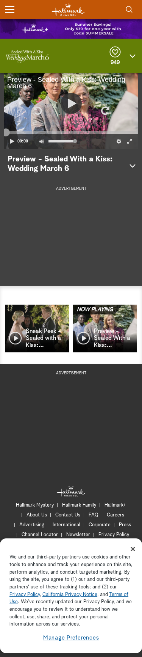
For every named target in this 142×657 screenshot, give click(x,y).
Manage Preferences (71, 638)
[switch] (41, 141)
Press (125, 524)
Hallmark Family (79, 505)
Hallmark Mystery (35, 505)
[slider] (71, 132)
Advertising (31, 524)
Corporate (100, 524)
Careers (115, 515)
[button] (37, 111)
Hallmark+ (115, 505)
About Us (37, 515)
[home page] (68, 9)
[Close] (133, 549)
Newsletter (78, 534)
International (66, 524)
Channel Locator (40, 534)
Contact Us (67, 515)
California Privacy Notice (69, 594)
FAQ (93, 515)
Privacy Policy (113, 534)
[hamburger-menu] (9, 9)
